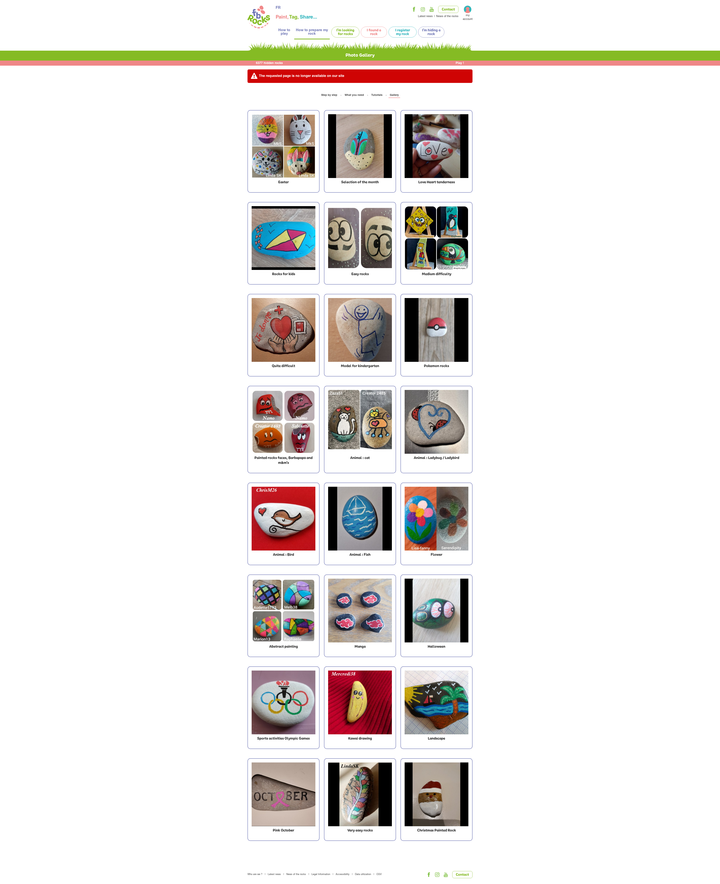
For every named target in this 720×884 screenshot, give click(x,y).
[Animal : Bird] (283, 519)
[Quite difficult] (283, 330)
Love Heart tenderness (436, 182)
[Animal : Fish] (360, 519)
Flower (436, 555)
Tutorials (376, 95)
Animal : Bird (283, 555)
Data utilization (363, 874)
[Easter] (283, 146)
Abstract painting (283, 647)
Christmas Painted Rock (436, 830)
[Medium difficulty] (436, 238)
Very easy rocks (360, 830)
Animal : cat (360, 458)
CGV (379, 874)
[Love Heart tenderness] (436, 146)
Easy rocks (360, 274)
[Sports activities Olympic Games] (283, 702)
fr (278, 8)
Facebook (414, 9)
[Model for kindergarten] (360, 330)
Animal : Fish (360, 555)
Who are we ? (255, 874)
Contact (448, 9)
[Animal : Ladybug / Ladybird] (436, 422)
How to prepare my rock (312, 32)
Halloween (436, 647)
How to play (284, 32)
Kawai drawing (360, 739)
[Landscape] (436, 702)
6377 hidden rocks (269, 63)
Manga (360, 647)
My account (467, 17)
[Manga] (360, 610)
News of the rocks (447, 16)
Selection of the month (360, 182)
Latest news (425, 16)
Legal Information (320, 874)
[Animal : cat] (360, 422)
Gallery (394, 95)
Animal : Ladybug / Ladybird (436, 458)
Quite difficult (283, 366)
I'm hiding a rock (431, 32)
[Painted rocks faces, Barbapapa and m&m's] (283, 422)
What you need (354, 95)
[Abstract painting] (283, 610)
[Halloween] (436, 610)
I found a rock (374, 32)
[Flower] (436, 519)
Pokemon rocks (436, 366)
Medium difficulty (436, 274)
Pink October (283, 830)
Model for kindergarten (360, 366)
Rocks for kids (283, 274)
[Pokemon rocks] (436, 330)
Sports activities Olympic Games (283, 739)
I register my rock (402, 32)
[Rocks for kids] (283, 238)
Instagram (423, 9)
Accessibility (343, 874)
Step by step (329, 95)
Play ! (460, 63)
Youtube (431, 9)
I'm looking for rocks (345, 32)
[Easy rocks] (360, 238)
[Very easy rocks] (360, 794)
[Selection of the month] (360, 146)
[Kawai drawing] (360, 702)
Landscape (436, 739)
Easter (283, 182)
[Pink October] (283, 794)
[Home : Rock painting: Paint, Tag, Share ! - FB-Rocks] (259, 17)
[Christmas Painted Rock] (436, 794)
